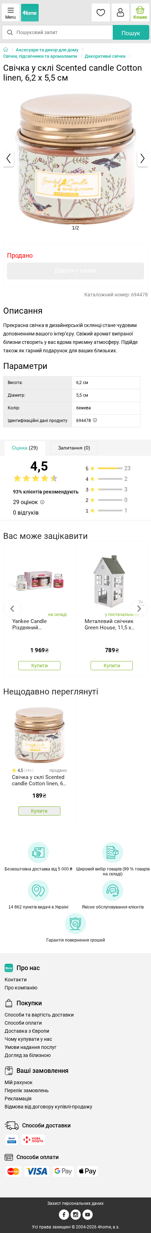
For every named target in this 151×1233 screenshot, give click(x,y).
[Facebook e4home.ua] (64, 1218)
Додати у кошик (75, 270)
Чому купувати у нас (28, 1039)
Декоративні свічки (105, 56)
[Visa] (37, 1171)
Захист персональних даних (75, 1203)
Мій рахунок (19, 1082)
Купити (39, 665)
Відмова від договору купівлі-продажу (48, 1106)
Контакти (16, 979)
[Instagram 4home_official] (75, 1218)
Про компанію (21, 987)
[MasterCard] (13, 1171)
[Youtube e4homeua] (87, 1218)
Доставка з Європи (27, 1031)
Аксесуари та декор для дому (47, 49)
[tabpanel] (75, 158)
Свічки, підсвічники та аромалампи (40, 56)
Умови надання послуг (31, 1047)
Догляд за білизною (28, 1055)
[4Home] (8, 50)
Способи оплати (23, 1023)
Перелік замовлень (27, 1090)
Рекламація (18, 1098)
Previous (12, 608)
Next (138, 608)
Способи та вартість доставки (39, 1015)
